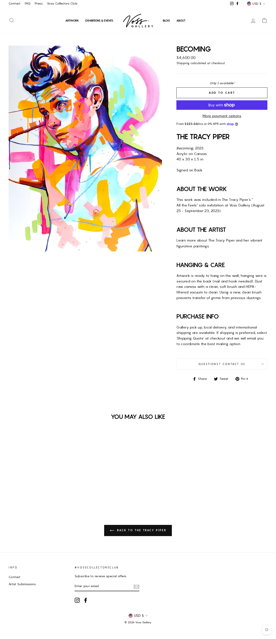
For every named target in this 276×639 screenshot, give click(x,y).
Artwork (72, 20)
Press (39, 3)
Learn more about (191, 240)
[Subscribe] (136, 586)
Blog (166, 20)
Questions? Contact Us (221, 364)
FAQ (27, 3)
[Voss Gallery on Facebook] (85, 600)
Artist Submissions (22, 584)
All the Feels (186, 205)
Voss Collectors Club (62, 3)
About (180, 20)
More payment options (221, 116)
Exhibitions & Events (99, 20)
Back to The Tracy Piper (141, 530)
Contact (14, 3)
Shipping (182, 63)
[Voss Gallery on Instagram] (77, 600)
